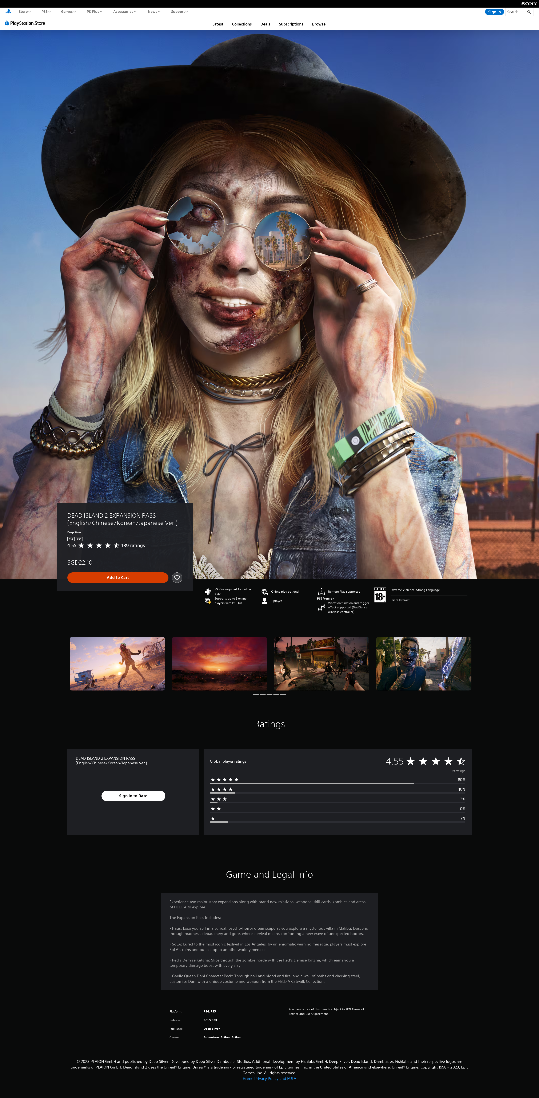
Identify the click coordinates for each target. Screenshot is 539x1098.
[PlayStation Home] (8, 12)
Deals (265, 24)
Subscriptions (291, 24)
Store (23, 11)
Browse (319, 24)
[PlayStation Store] (26, 23)
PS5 (44, 11)
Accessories (123, 11)
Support (178, 11)
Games (67, 11)
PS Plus (93, 11)
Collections (242, 24)
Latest (217, 24)
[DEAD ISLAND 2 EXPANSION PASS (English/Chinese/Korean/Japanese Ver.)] (117, 664)
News (152, 11)
